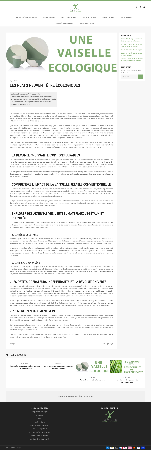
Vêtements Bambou (89, 17)
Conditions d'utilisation (39, 436)
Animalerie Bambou (87, 23)
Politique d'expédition (39, 429)
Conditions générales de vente (39, 432)
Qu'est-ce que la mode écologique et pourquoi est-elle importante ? (132, 59)
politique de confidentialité (39, 439)
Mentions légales (39, 422)
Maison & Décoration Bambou (26, 17)
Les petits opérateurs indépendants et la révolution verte (31, 102)
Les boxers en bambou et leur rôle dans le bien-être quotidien (131, 45)
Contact (39, 418)
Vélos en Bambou (127, 17)
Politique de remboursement (40, 425)
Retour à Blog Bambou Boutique (76, 396)
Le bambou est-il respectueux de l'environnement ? (131, 54)
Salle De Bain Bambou (69, 17)
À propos (39, 415)
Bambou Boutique (15, 448)
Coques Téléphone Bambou (64, 23)
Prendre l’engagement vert (20, 104)
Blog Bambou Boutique (40, 412)
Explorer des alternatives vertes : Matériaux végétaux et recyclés (33, 99)
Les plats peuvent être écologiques (132, 50)
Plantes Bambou (109, 17)
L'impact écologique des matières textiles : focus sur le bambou (131, 40)
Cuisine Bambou (49, 17)
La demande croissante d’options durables (25, 94)
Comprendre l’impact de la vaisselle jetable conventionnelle (31, 97)
